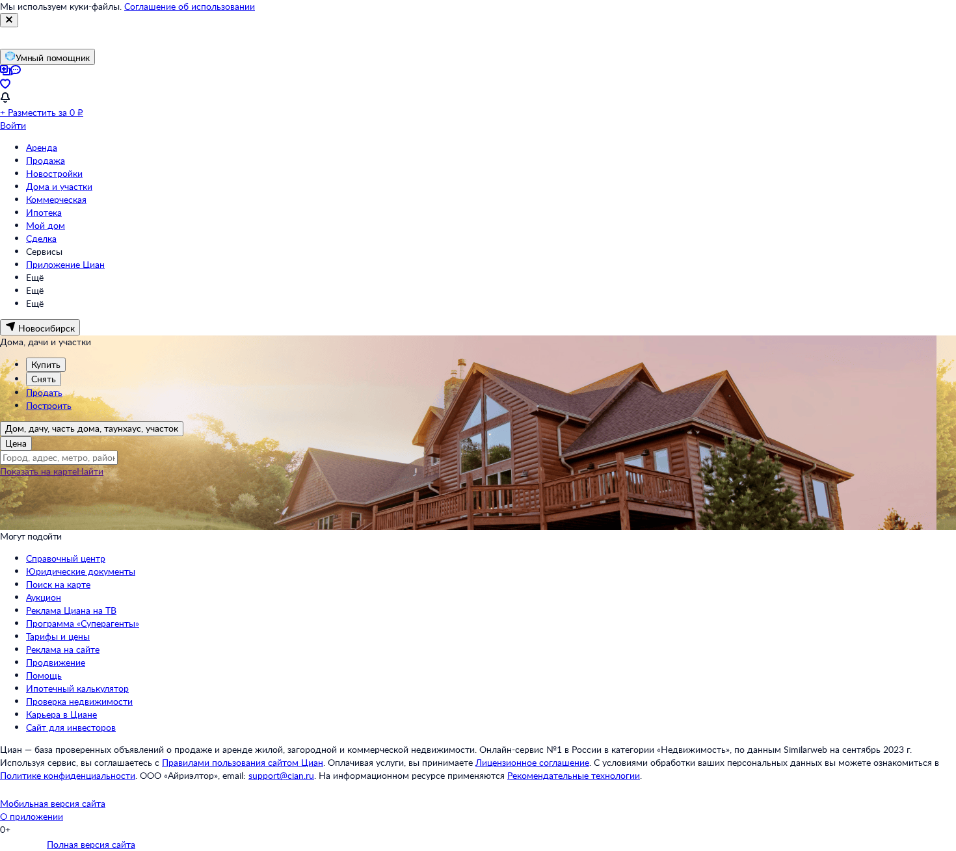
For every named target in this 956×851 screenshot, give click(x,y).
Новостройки (54, 173)
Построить (49, 405)
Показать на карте (38, 471)
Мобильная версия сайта (52, 803)
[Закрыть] (9, 20)
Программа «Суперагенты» (82, 623)
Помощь (44, 675)
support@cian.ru (281, 775)
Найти (90, 471)
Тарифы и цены (58, 636)
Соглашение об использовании (189, 6)
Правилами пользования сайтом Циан (242, 762)
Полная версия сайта (91, 844)
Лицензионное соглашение (532, 762)
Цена (16, 443)
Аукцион (43, 597)
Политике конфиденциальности (67, 775)
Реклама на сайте (63, 649)
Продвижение (55, 662)
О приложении (31, 816)
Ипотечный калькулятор (77, 688)
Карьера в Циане (61, 714)
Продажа (45, 160)
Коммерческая (56, 199)
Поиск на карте (58, 584)
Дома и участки (59, 186)
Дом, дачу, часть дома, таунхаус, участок (91, 428)
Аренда (41, 147)
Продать (44, 392)
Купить (45, 364)
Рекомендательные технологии (573, 775)
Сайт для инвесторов (71, 727)
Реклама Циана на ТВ (71, 610)
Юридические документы (80, 571)
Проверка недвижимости (79, 701)
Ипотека (44, 212)
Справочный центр (65, 558)
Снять (43, 379)
